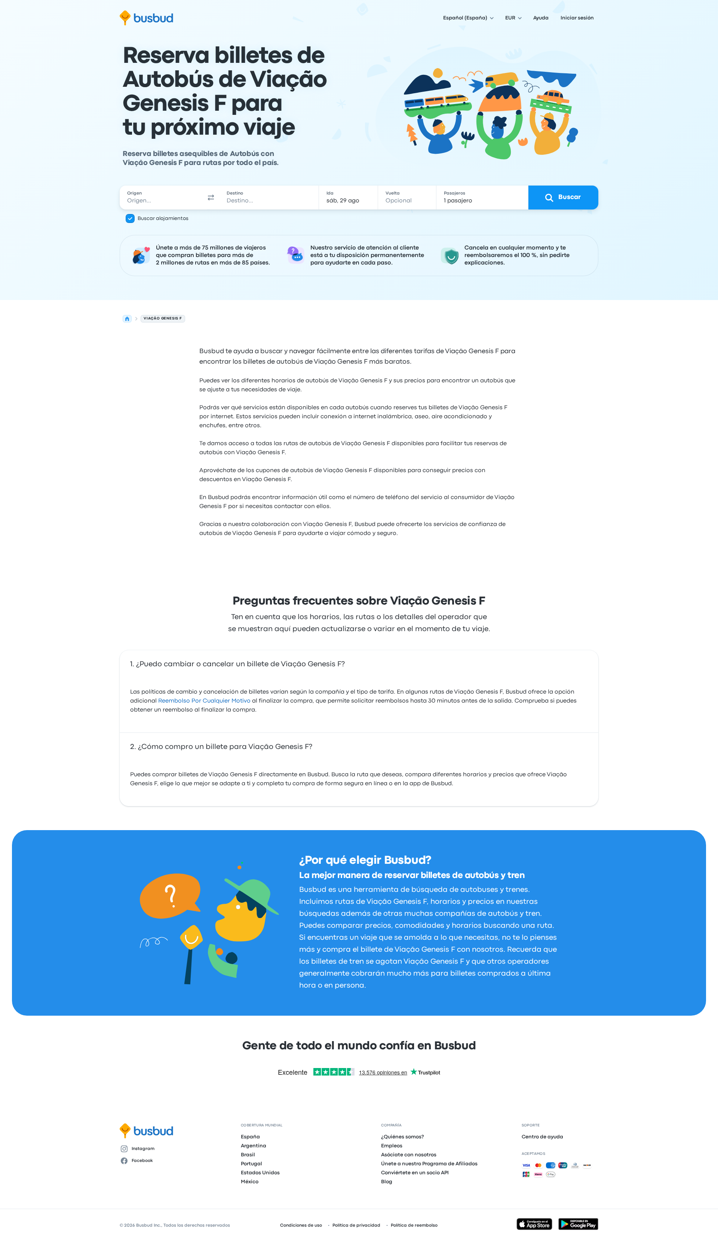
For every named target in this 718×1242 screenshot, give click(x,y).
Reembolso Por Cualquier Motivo (204, 701)
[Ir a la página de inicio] (146, 17)
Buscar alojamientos (163, 218)
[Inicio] (127, 318)
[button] (211, 197)
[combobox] (161, 197)
